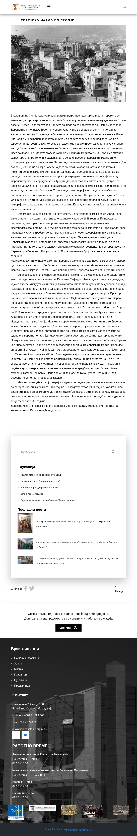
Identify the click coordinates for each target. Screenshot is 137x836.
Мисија (18, 669)
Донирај (66, 627)
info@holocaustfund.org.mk (28, 729)
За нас (18, 663)
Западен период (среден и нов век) (40, 487)
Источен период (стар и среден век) (40, 481)
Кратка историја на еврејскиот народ (41, 474)
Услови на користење (79, 829)
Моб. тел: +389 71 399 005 (28, 715)
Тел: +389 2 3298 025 (25, 722)
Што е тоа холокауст (32, 493)
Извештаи (20, 674)
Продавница (22, 685)
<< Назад (119, 589)
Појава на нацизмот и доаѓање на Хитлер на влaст (48, 500)
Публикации (21, 680)
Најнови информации (27, 658)
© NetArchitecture (55, 829)
